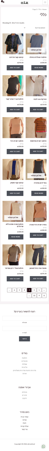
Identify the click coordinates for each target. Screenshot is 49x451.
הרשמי (24, 339)
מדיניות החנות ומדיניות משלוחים (24, 370)
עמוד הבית (24, 417)
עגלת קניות (24, 426)
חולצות (24, 358)
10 (34, 296)
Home (44, 9)
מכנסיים (24, 361)
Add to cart (15, 68)
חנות (24, 423)
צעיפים (24, 392)
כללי (39, 9)
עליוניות (24, 367)
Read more (39, 68)
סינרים (24, 395)
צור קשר (24, 429)
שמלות (24, 364)
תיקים (24, 398)
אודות (25, 373)
